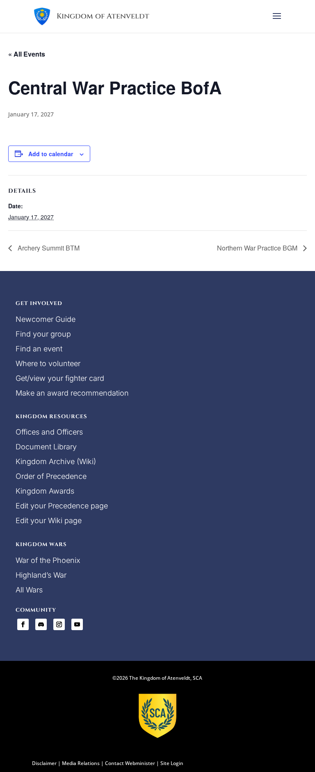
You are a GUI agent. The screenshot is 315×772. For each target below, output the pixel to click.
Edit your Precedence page (62, 505)
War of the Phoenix (48, 560)
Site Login (171, 763)
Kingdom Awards (45, 491)
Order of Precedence (51, 476)
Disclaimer (44, 763)
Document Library (46, 446)
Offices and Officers (49, 432)
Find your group (43, 334)
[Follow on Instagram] (59, 624)
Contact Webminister (130, 763)
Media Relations (81, 763)
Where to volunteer (48, 363)
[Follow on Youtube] (77, 624)
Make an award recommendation (72, 393)
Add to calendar (50, 154)
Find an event (39, 348)
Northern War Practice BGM (258, 248)
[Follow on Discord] (41, 624)
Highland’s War (41, 575)
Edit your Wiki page (49, 520)
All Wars (29, 589)
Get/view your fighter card (60, 378)
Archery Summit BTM (48, 248)
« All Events (26, 54)
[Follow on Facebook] (23, 624)
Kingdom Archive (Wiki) (56, 461)
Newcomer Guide (45, 319)
